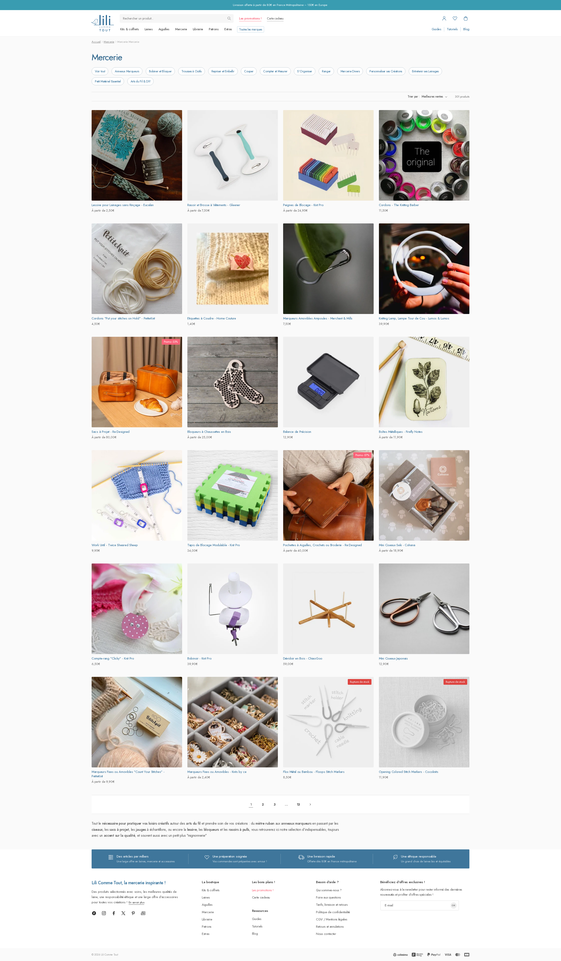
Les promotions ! (250, 18)
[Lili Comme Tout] (102, 23)
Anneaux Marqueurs (127, 71)
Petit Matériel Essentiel (108, 81)
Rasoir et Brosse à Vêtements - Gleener (213, 205)
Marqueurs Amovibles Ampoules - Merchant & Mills (317, 318)
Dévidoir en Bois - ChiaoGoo (302, 658)
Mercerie (181, 29)
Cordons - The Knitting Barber (399, 205)
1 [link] (251, 804)
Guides (436, 29)
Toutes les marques (250, 29)
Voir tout (100, 71)
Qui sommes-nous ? (329, 890)
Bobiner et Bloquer (160, 71)
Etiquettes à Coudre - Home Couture (211, 318)
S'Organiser (304, 71)
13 (298, 804)
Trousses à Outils (191, 71)
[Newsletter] (143, 913)
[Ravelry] (94, 913)
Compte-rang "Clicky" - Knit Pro (113, 658)
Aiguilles (163, 29)
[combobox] (177, 18)
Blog (466, 29)
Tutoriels (452, 29)
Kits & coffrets (129, 29)
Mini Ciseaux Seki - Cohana (397, 545)
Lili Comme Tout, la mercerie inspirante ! (128, 883)
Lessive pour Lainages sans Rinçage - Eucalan (123, 205)
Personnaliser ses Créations (385, 71)
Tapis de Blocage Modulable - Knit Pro (213, 545)
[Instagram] (104, 913)
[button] (465, 18)
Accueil (96, 42)
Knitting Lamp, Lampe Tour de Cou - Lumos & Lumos (414, 318)
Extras (228, 29)
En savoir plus (136, 902)
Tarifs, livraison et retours (332, 904)
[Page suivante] (310, 804)
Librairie (198, 29)
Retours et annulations (330, 926)
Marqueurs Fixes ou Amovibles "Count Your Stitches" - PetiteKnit (128, 774)
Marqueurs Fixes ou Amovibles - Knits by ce (216, 771)
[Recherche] (229, 18)
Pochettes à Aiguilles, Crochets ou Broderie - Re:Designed (322, 545)
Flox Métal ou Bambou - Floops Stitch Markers (313, 771)
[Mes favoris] (455, 18)
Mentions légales (336, 919)
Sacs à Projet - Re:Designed (111, 431)
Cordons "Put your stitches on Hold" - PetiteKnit (123, 318)
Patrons (214, 29)
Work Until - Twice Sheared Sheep (115, 545)
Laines (149, 29)
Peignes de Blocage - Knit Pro (303, 205)
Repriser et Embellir (222, 71)
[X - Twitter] (123, 913)
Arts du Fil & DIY (141, 81)
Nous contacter (326, 933)
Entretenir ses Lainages (425, 71)
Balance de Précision (297, 431)
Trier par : (413, 96)
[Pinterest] (133, 913)
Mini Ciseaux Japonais (393, 658)
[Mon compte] (444, 18)
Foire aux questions (328, 897)
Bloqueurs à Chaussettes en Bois (209, 431)
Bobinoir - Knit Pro (199, 658)
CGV (319, 919)
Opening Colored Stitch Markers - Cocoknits (408, 771)
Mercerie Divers (350, 71)
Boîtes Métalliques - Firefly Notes (401, 431)
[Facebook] (114, 913)
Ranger (326, 71)
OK (453, 905)
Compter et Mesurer (275, 71)
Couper (248, 71)
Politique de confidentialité (333, 912)
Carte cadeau (275, 18)
